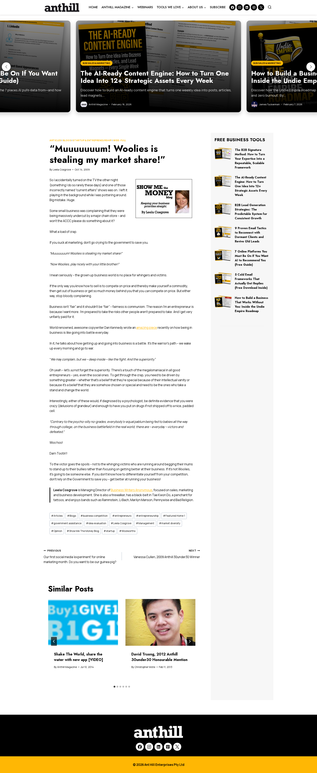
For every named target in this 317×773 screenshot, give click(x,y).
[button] (6, 66)
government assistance (66, 523)
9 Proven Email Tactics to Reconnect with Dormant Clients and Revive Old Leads (250, 234)
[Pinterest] (254, 7)
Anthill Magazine (67, 667)
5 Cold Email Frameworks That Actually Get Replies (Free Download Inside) (251, 281)
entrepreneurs (121, 515)
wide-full (119, 140)
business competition (94, 515)
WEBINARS (145, 7)
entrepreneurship (147, 515)
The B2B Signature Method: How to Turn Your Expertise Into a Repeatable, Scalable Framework (250, 159)
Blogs (67, 140)
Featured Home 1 (174, 515)
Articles (55, 140)
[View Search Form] (269, 7)
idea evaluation (96, 523)
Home (93, 7)
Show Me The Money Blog (83, 531)
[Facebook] (232, 7)
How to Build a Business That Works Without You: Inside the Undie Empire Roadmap (251, 304)
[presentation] (83, 622)
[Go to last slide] (54, 641)
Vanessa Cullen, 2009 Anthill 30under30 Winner (167, 554)
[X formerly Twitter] (261, 7)
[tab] (114, 687)
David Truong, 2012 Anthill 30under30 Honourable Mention (159, 657)
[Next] (190, 641)
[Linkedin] (247, 7)
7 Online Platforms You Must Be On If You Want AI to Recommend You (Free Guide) (251, 258)
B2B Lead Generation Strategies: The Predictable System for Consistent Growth (251, 211)
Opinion (56, 531)
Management (145, 523)
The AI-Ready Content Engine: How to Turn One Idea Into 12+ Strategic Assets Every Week (251, 186)
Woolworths (127, 531)
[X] (177, 747)
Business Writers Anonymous (131, 490)
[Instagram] (239, 7)
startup (109, 531)
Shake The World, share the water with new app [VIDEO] (78, 657)
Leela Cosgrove (62, 169)
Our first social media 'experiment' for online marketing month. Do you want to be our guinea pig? (80, 556)
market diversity (169, 523)
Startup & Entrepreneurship (92, 140)
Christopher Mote (145, 667)
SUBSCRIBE (218, 7)
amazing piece (146, 327)
